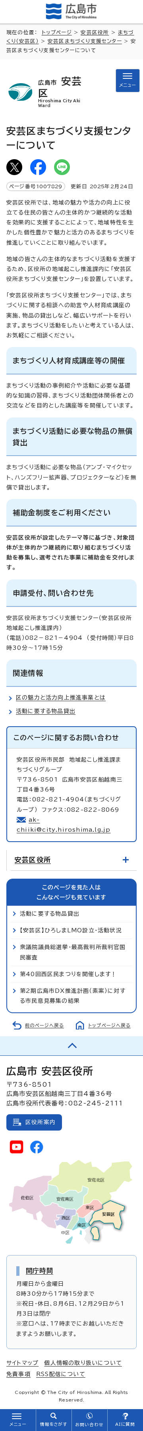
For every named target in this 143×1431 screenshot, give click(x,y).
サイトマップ (22, 1363)
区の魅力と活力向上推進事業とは (61, 697)
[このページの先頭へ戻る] (71, 1045)
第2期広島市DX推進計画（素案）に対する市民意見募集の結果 (73, 996)
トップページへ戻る (109, 1025)
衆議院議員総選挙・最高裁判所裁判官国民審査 (73, 952)
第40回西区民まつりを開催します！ (68, 974)
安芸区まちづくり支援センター (85, 41)
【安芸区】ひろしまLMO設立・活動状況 (71, 930)
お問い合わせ (89, 1425)
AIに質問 (125, 1424)
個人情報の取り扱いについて (83, 1363)
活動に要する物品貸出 (45, 711)
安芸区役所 (95, 32)
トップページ (57, 32)
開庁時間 (39, 1270)
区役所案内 (40, 1122)
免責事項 (18, 1374)
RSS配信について (60, 1374)
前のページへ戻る (44, 1025)
